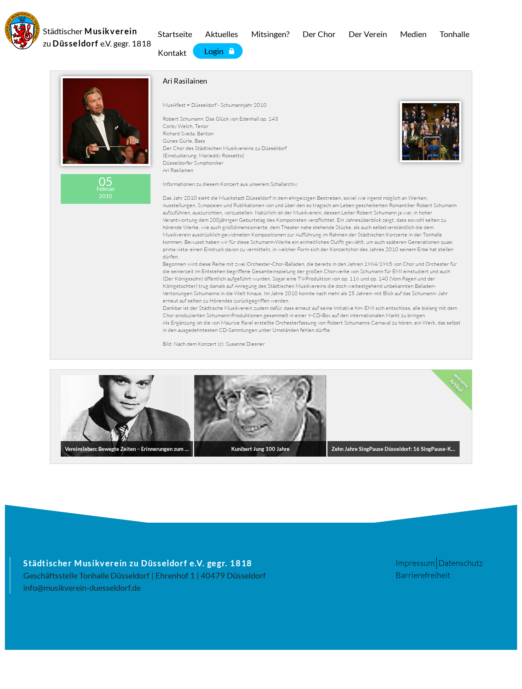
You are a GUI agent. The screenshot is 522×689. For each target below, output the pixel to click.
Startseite (175, 34)
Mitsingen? (270, 34)
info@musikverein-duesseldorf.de (82, 587)
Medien (413, 34)
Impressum (415, 563)
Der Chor (319, 34)
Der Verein (368, 34)
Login (213, 51)
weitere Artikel (459, 383)
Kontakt (172, 52)
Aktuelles (221, 34)
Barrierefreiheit (423, 575)
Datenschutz (460, 563)
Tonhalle (454, 34)
